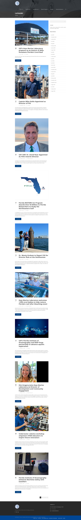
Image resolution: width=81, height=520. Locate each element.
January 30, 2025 (22, 439)
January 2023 (53, 67)
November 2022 (53, 69)
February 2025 (53, 45)
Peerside (51, 9)
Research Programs (44, 9)
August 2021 (53, 84)
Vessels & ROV (28, 9)
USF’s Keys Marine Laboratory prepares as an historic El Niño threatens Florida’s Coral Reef (31, 50)
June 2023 (52, 60)
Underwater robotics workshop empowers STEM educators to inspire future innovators (31, 436)
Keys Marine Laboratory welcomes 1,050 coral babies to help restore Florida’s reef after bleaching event (33, 302)
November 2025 (53, 37)
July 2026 (52, 34)
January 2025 (53, 47)
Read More (18, 60)
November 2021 (53, 80)
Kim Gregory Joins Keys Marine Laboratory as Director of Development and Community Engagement (31, 388)
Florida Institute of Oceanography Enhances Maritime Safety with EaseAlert (32, 480)
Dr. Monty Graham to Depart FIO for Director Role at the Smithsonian (33, 256)
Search (65, 21)
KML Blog (31, 158)
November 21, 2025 (22, 105)
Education (60, 518)
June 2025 (52, 41)
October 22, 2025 (22, 158)
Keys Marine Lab (35, 9)
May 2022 (52, 73)
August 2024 (53, 50)
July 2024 (52, 52)
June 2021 (52, 86)
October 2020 (53, 88)
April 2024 (52, 54)
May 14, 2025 (21, 259)
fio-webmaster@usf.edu (55, 510)
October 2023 (53, 56)
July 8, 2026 (21, 54)
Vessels (39, 518)
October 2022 (53, 71)
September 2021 (54, 82)
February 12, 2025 (22, 348)
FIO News (26, 54)
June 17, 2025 (22, 210)
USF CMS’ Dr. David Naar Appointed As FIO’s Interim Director (33, 156)
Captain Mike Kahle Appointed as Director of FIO (32, 102)
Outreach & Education (59, 9)
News (64, 518)
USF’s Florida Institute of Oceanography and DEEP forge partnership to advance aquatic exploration (31, 343)
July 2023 (52, 58)
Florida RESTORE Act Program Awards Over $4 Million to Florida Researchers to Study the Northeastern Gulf (32, 206)
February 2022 (53, 78)
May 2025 (52, 43)
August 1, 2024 (22, 483)
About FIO (21, 9)
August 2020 (53, 91)
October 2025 (53, 39)
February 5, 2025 (22, 392)
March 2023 (53, 65)
